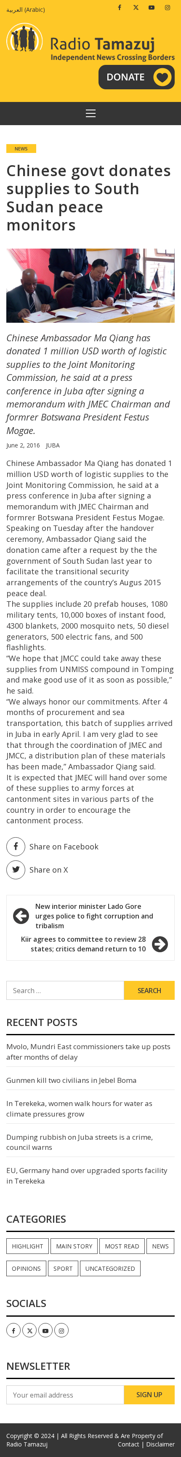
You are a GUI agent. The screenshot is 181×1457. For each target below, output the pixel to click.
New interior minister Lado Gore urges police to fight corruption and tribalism (94, 916)
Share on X (48, 870)
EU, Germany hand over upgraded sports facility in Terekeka (87, 1175)
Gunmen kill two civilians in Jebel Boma (71, 1080)
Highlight (27, 1246)
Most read (122, 1246)
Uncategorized (110, 1268)
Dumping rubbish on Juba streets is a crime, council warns (79, 1142)
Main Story (74, 1246)
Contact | (131, 1444)
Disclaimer (160, 1444)
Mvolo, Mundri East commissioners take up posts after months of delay (88, 1051)
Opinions (26, 1268)
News (21, 148)
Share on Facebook (63, 846)
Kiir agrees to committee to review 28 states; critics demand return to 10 (83, 944)
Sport (63, 1268)
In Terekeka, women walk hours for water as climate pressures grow (79, 1108)
